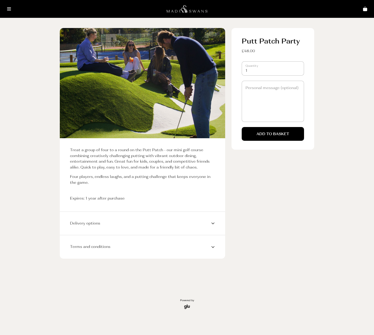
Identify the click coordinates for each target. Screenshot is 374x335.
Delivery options (85, 223)
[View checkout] (365, 9)
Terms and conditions (90, 246)
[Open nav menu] (9, 9)
